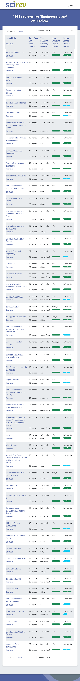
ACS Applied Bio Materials (16, 317)
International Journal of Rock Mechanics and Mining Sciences (17, 125)
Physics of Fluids (12, 588)
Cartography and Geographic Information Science (15, 510)
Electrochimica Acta (13, 578)
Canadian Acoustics (13, 548)
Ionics (8, 435)
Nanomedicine (11, 485)
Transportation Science (15, 611)
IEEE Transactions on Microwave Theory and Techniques (15, 329)
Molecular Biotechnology (15, 52)
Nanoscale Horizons (14, 274)
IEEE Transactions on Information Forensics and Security (16, 392)
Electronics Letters (13, 113)
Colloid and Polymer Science (17, 558)
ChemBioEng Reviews (14, 296)
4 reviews (9, 116)
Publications (10, 264)
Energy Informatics (13, 568)
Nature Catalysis (12, 306)
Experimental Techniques (16, 175)
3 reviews (9, 320)
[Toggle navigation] (71, 5)
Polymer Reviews (12, 379)
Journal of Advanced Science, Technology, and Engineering (17, 64)
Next (20, 31)
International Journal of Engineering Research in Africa (15, 213)
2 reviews (9, 191)
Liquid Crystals (11, 621)
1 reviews (9, 55)
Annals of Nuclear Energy (16, 102)
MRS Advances (11, 445)
